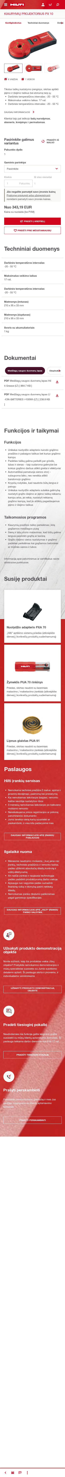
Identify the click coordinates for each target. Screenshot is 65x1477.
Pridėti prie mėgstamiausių (34, 230)
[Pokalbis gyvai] (20, 1472)
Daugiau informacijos (17, 112)
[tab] (13, 22)
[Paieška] (57, 4)
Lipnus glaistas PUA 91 (23, 740)
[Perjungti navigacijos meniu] (5, 4)
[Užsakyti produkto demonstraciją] (12, 1472)
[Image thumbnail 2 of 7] (33, 68)
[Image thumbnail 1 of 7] (13, 68)
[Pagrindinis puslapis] (17, 4)
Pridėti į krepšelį (34, 221)
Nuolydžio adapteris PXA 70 (26, 627)
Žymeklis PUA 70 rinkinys (25, 682)
